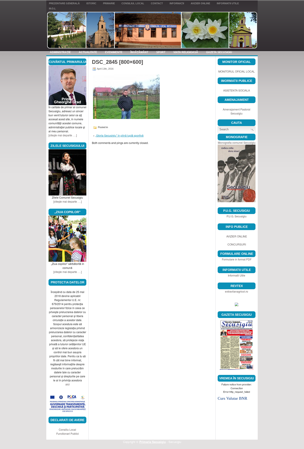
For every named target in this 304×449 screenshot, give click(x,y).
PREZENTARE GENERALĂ (64, 3)
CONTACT (157, 3)
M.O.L (52, 8)
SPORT (160, 52)
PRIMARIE (109, 3)
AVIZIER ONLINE (200, 3)
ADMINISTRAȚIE (60, 52)
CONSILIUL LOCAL (133, 3)
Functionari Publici (67, 433)
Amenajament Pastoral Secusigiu (236, 111)
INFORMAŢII (177, 3)
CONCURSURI (236, 244)
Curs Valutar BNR (232, 398)
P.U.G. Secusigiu (237, 216)
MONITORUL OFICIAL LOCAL (236, 71)
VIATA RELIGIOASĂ (185, 52)
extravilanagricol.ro (236, 291)
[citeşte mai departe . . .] (63, 135)
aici (67, 384)
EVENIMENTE (113, 52)
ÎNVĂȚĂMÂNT (139, 52)
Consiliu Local (67, 429)
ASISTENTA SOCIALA (236, 90)
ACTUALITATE (88, 52)
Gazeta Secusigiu (219, 52)
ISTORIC (91, 3)
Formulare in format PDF (236, 259)
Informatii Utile (228, 3)
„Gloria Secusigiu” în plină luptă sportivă (119, 135)
